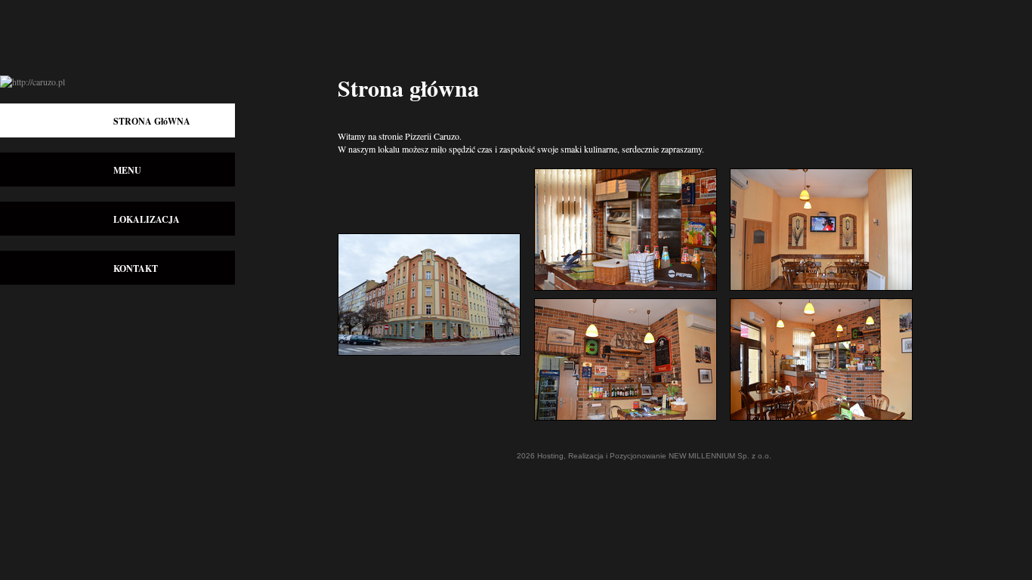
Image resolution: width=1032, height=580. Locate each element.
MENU (127, 170)
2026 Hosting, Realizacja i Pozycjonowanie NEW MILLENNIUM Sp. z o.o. (644, 456)
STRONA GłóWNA (151, 121)
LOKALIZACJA (146, 219)
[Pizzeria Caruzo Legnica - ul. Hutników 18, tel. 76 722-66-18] (435, 359)
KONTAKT (135, 268)
